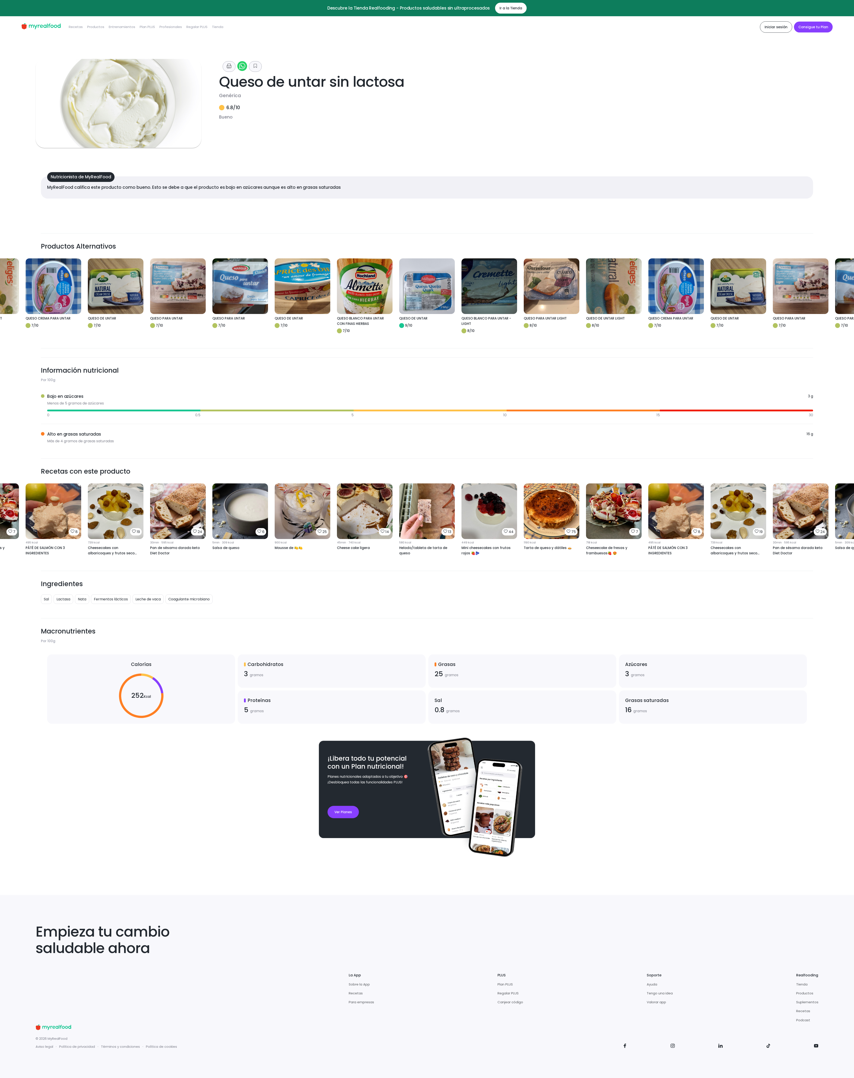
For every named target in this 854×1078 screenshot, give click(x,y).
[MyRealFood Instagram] (673, 1047)
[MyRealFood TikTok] (768, 1047)
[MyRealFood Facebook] (625, 1047)
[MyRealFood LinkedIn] (720, 1047)
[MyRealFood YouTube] (816, 1047)
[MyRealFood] (41, 27)
